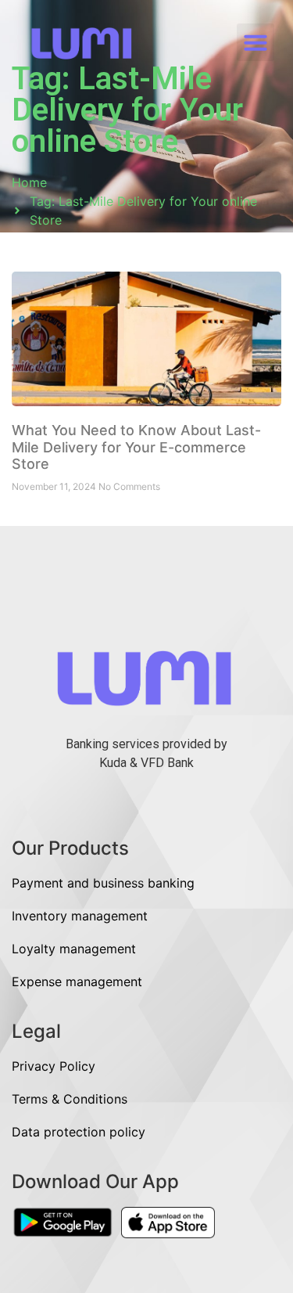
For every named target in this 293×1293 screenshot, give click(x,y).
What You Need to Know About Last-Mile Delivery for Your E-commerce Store (136, 447)
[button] (255, 42)
